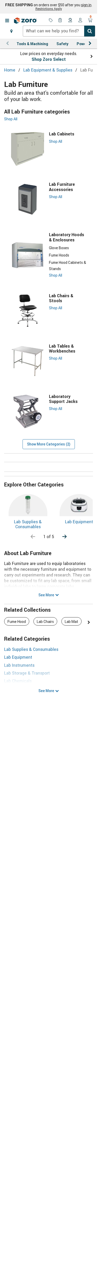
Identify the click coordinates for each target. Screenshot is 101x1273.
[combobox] (59, 31)
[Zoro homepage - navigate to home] (25, 21)
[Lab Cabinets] (27, 149)
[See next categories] (64, 536)
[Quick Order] (61, 21)
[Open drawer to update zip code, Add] (11, 31)
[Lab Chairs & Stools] (27, 310)
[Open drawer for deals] (51, 21)
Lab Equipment (79, 522)
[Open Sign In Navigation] (80, 21)
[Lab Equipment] (78, 505)
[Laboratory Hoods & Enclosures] (27, 255)
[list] (48, 622)
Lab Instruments (19, 665)
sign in (86, 5)
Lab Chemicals (18, 681)
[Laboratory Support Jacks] (27, 411)
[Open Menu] (7, 21)
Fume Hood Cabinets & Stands (67, 265)
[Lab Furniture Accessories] (27, 199)
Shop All (10, 119)
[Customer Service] (70, 21)
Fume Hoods (59, 255)
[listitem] (16, 621)
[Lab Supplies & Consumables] (27, 505)
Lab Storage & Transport (27, 673)
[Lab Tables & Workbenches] (27, 361)
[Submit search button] (89, 31)
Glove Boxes (59, 247)
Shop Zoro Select (49, 59)
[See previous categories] (33, 536)
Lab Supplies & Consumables (28, 524)
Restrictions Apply (48, 9)
